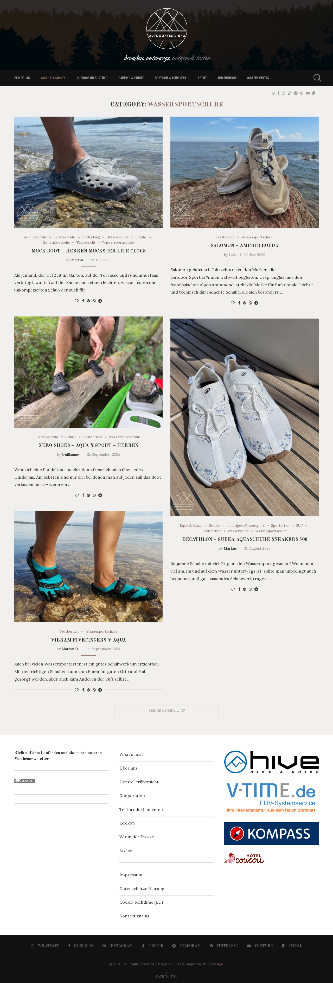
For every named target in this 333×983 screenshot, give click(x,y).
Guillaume (70, 454)
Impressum (130, 874)
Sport (202, 77)
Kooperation (132, 795)
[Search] (316, 77)
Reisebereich (227, 77)
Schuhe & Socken (53, 77)
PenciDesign (213, 964)
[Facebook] (278, 93)
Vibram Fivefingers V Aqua (88, 640)
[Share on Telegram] (100, 301)
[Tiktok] (289, 93)
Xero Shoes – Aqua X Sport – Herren (88, 445)
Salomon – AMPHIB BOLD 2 (244, 245)
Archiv (125, 850)
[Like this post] (77, 301)
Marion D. (70, 648)
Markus (230, 548)
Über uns (128, 768)
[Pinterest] (301, 93)
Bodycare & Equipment (171, 77)
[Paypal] (313, 93)
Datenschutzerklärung (141, 888)
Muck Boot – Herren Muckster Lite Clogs (88, 251)
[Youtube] (308, 93)
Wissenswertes (258, 77)
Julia (232, 254)
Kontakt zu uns (134, 915)
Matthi (77, 260)
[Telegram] (296, 93)
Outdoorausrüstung (92, 77)
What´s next (131, 754)
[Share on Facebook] (83, 301)
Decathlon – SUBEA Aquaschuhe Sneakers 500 (244, 539)
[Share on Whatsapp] (94, 301)
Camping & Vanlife (131, 77)
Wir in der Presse (136, 836)
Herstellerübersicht (139, 781)
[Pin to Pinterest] (88, 301)
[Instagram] (283, 93)
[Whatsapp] (273, 93)
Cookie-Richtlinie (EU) (141, 902)
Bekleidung (22, 77)
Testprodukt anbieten (141, 809)
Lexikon (127, 823)
